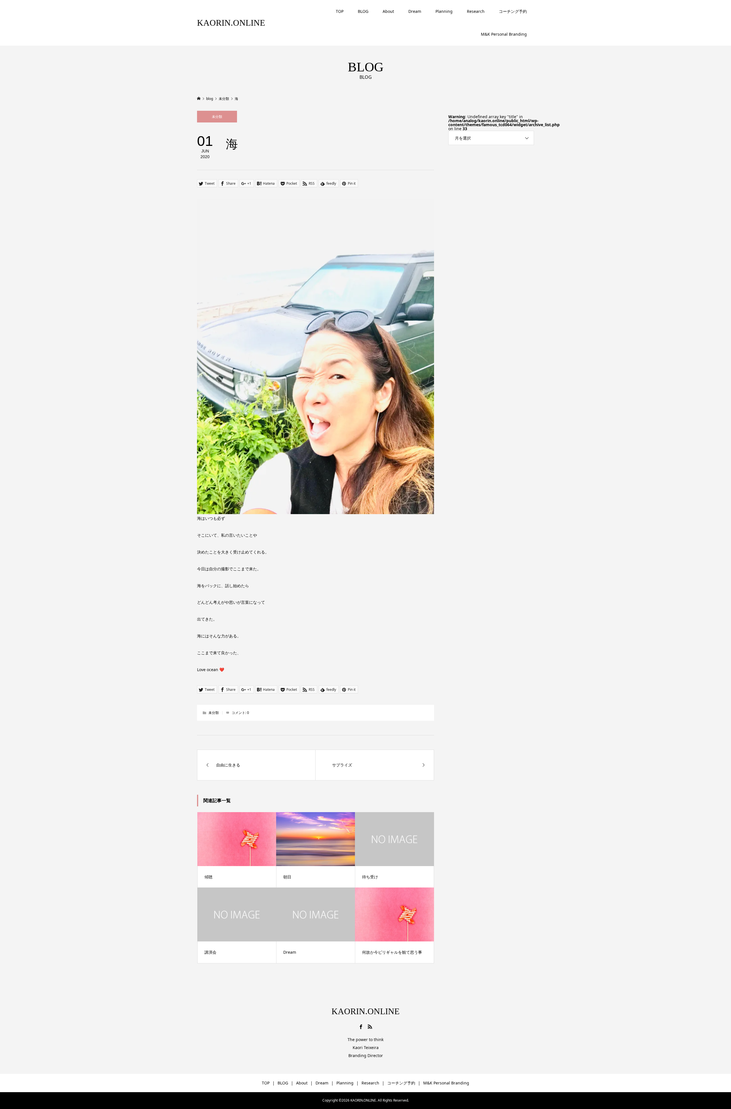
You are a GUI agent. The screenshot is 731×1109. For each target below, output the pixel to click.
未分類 (217, 116)
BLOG (363, 11)
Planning (444, 11)
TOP (340, 11)
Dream (414, 11)
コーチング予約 (513, 11)
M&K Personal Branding (504, 34)
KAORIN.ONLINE (231, 22)
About (388, 11)
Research (476, 11)
